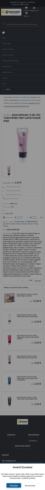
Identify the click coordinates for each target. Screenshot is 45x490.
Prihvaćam (14, 485)
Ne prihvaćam (30, 485)
